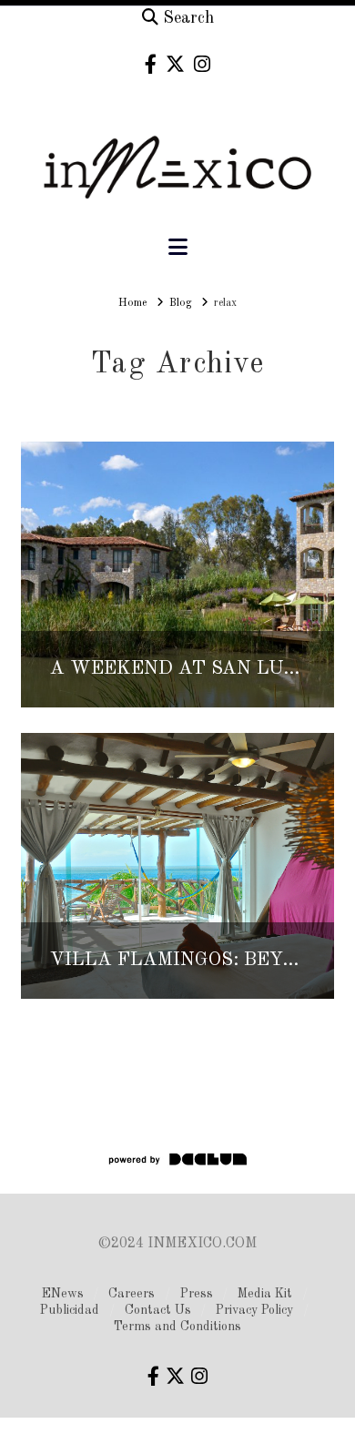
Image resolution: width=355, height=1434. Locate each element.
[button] (178, 248)
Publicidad (69, 1310)
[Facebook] (151, 64)
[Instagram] (202, 64)
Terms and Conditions (177, 1326)
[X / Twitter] (175, 64)
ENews (63, 1293)
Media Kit (265, 1293)
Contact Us (158, 1310)
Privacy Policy (254, 1310)
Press (196, 1293)
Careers (131, 1293)
